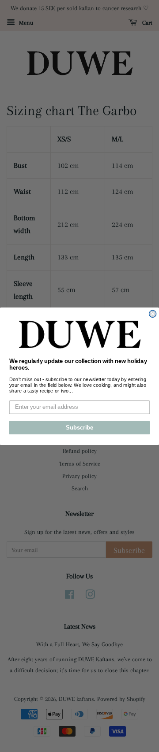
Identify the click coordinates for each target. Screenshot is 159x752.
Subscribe (79, 427)
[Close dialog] (152, 313)
